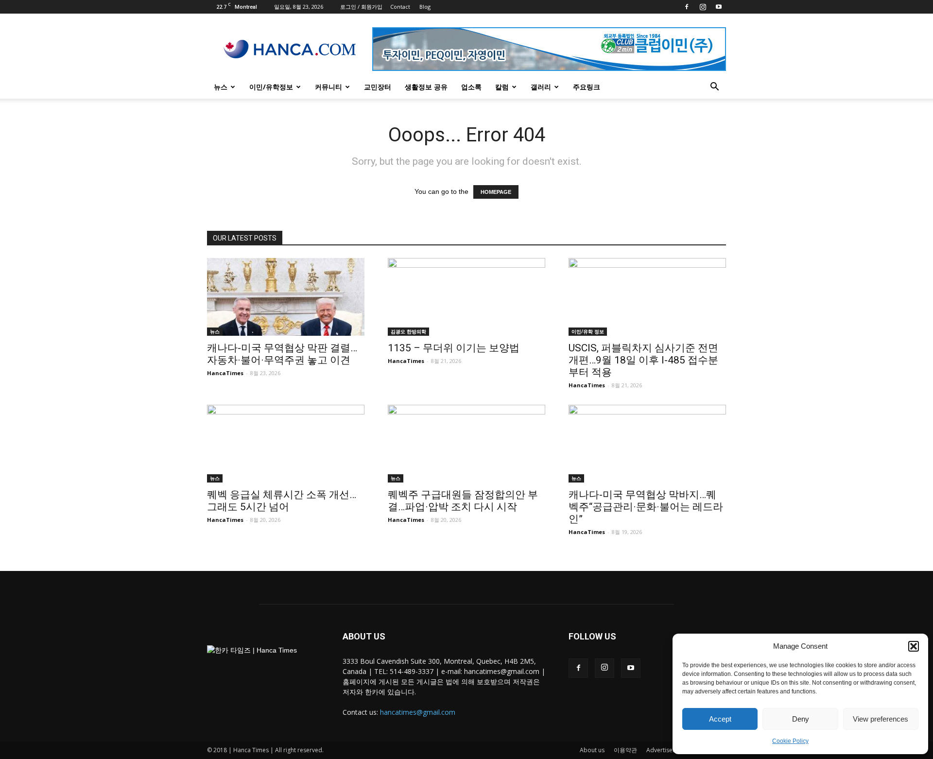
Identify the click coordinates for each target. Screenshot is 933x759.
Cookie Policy (790, 741)
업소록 (471, 86)
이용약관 (625, 750)
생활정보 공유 (426, 86)
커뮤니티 (328, 86)
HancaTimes (225, 373)
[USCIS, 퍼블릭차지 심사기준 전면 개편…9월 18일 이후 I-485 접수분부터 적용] (647, 297)
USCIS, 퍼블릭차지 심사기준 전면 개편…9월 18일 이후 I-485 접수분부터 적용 (643, 360)
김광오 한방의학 (408, 331)
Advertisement (666, 750)
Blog (425, 6)
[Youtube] (718, 7)
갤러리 (541, 86)
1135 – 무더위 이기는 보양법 (453, 348)
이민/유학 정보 (587, 331)
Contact (400, 6)
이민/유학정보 (271, 86)
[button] (913, 646)
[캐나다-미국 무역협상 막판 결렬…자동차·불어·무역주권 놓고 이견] (285, 297)
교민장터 (377, 86)
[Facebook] (686, 7)
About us (592, 750)
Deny (800, 719)
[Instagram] (702, 7)
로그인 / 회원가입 (361, 6)
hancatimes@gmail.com (417, 712)
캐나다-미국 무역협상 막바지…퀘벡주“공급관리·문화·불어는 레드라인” (646, 507)
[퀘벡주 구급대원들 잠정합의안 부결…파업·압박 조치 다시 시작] (466, 444)
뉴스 (220, 86)
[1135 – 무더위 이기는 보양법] (466, 297)
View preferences (880, 719)
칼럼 (502, 86)
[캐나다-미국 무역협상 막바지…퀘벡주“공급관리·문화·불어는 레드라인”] (647, 444)
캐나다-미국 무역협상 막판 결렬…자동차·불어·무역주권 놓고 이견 (282, 354)
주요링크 (586, 86)
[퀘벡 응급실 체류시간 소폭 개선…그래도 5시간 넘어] (285, 444)
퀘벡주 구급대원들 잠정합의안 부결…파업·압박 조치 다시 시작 (463, 501)
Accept (720, 719)
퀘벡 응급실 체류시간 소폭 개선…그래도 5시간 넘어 (281, 501)
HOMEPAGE (496, 192)
